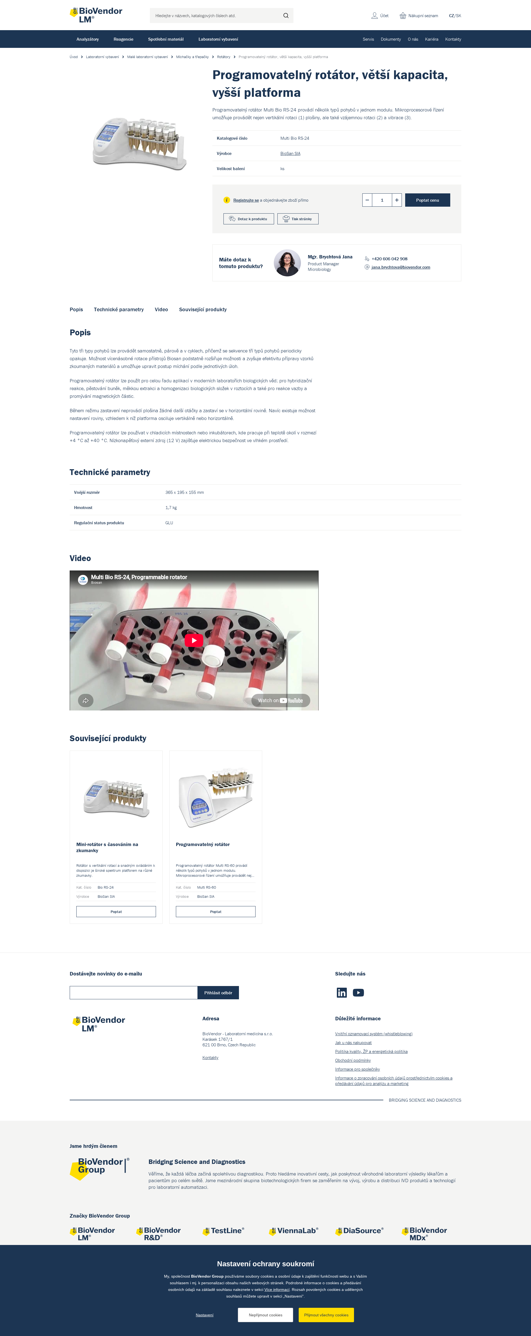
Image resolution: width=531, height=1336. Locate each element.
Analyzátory (88, 39)
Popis (76, 309)
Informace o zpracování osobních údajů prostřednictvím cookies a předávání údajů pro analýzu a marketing (393, 1080)
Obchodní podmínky (353, 1060)
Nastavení (205, 1315)
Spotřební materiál (166, 39)
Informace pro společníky (357, 1069)
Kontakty (453, 39)
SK (458, 15)
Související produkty (203, 309)
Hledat (285, 15)
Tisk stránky (302, 218)
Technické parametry (119, 309)
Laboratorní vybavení (218, 39)
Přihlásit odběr (218, 992)
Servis (368, 39)
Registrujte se (246, 200)
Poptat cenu (427, 200)
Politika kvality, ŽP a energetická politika (371, 1051)
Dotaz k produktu (252, 218)
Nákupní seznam (423, 15)
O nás (413, 39)
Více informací (277, 1289)
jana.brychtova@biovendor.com (401, 267)
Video (161, 309)
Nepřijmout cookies (265, 1315)
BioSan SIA (290, 153)
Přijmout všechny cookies (326, 1315)
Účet (384, 15)
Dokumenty (391, 39)
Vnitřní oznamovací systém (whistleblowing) (374, 1033)
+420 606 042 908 (389, 258)
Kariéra (431, 39)
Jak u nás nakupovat (353, 1042)
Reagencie (123, 39)
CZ (451, 15)
